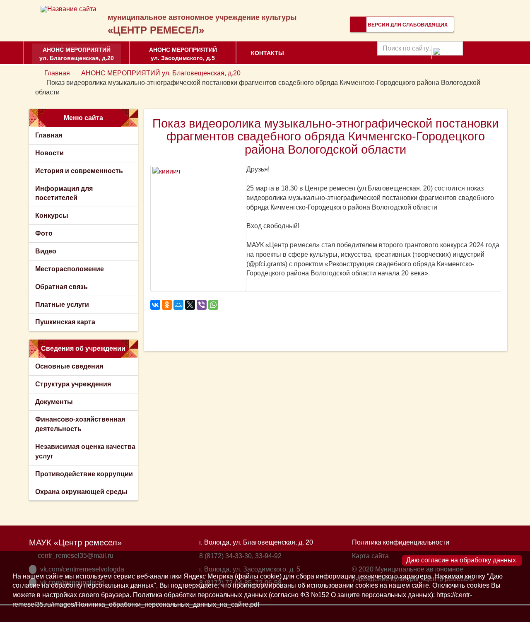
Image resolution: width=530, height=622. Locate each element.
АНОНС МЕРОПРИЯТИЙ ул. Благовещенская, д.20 (76, 53)
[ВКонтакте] (155, 305)
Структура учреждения (73, 384)
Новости (49, 153)
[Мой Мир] (178, 305)
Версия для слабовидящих (407, 25)
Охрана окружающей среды (81, 491)
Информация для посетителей (64, 193)
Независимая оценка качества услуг (85, 451)
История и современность (79, 170)
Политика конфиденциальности (400, 542)
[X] (190, 305)
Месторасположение (69, 268)
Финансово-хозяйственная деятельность (80, 424)
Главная (57, 73)
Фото (44, 233)
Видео (45, 251)
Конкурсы (51, 215)
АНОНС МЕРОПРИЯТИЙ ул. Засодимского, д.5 (183, 53)
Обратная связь (61, 286)
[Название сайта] (68, 8)
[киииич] (198, 228)
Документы (54, 401)
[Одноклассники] (167, 305)
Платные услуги (62, 304)
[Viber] (202, 305)
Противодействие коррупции (84, 473)
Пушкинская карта (65, 321)
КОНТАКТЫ (267, 53)
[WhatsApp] (213, 305)
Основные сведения (69, 366)
